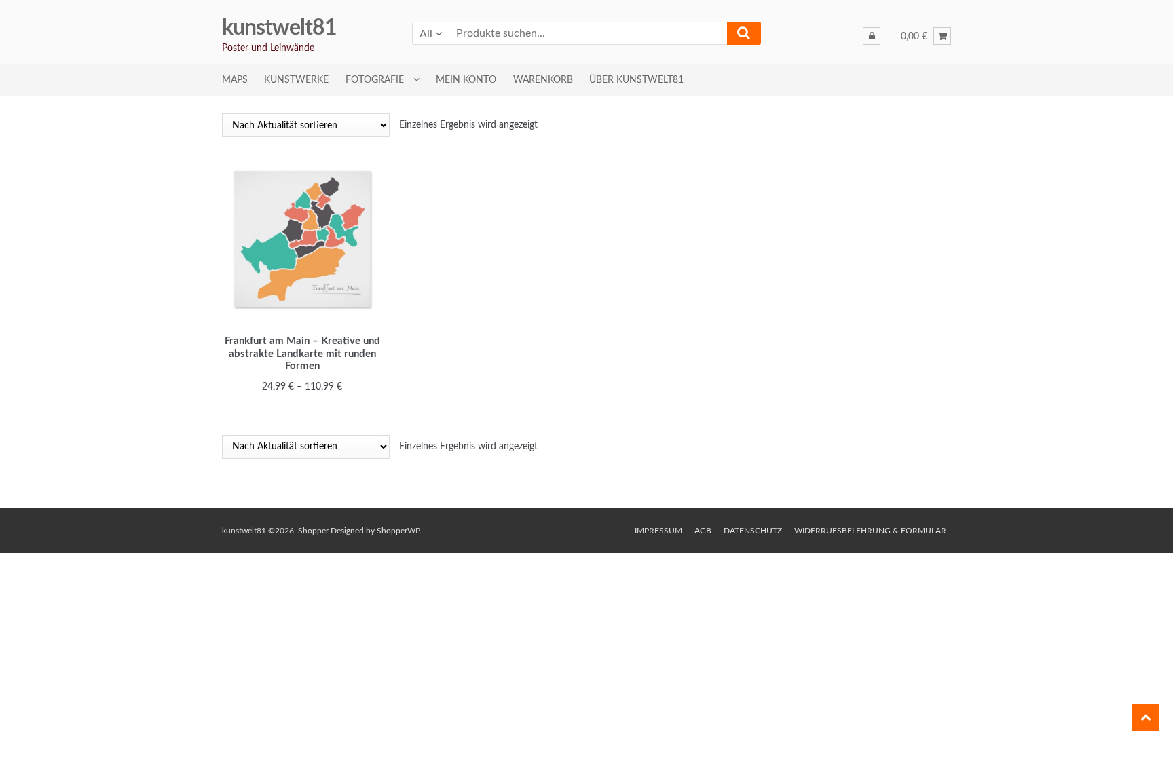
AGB (702, 531)
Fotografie (375, 80)
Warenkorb (543, 80)
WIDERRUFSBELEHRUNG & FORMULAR (870, 531)
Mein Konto (466, 80)
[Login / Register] (871, 36)
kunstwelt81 (279, 28)
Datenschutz (753, 531)
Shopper (313, 531)
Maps (235, 80)
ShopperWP (398, 531)
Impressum (658, 531)
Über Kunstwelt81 (636, 80)
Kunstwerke (296, 80)
